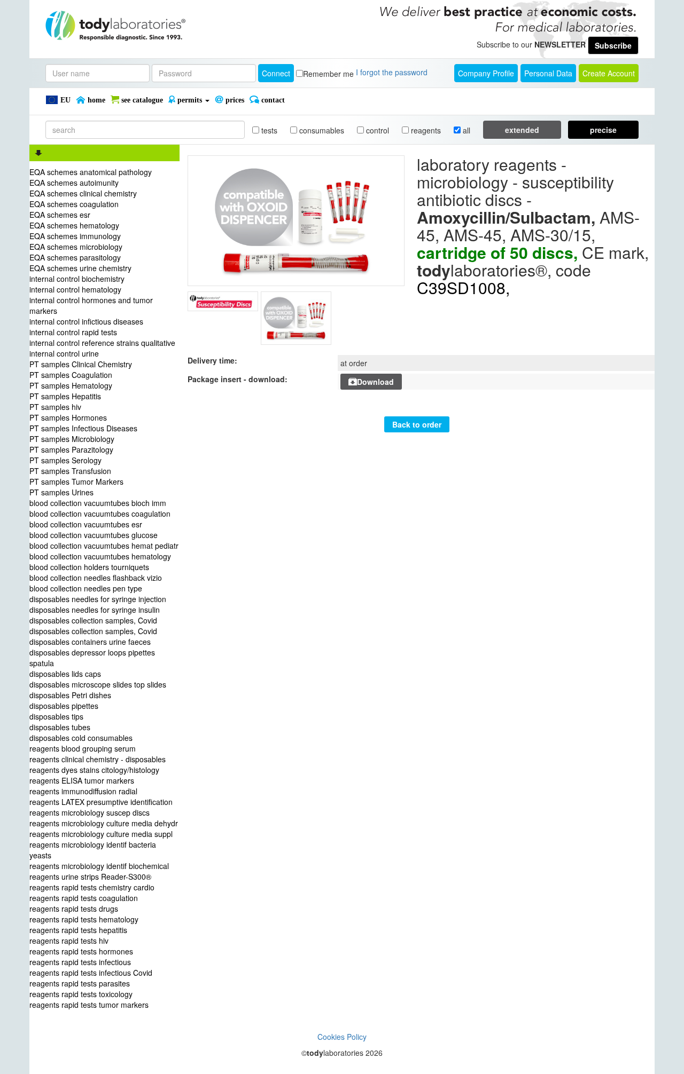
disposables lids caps (65, 673)
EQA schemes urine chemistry (80, 268)
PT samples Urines (61, 492)
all (465, 130)
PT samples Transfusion (70, 470)
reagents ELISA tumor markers (81, 780)
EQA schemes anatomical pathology (90, 172)
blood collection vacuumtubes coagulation (99, 513)
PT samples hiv (55, 406)
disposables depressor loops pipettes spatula (92, 657)
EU (64, 100)
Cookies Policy (342, 1036)
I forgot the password (392, 72)
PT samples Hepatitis (65, 396)
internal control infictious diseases (86, 321)
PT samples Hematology (70, 385)
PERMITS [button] (189, 100)
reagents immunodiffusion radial (83, 791)
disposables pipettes (63, 705)
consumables (320, 130)
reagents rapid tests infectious (80, 962)
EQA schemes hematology (74, 225)
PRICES (233, 100)
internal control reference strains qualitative (102, 342)
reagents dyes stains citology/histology (94, 769)
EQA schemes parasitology (75, 257)
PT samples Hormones (68, 417)
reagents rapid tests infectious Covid (90, 972)
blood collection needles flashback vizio (95, 577)
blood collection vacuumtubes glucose (93, 535)
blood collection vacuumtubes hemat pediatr (103, 545)
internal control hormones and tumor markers (91, 305)
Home (95, 100)
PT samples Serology (65, 460)
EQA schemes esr (59, 214)
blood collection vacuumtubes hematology (100, 556)
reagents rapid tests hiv (68, 940)
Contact (272, 100)
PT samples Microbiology (71, 438)
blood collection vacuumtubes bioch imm (97, 502)
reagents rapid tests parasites (79, 983)
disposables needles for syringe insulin (94, 609)
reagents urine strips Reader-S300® (90, 876)
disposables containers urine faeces (90, 641)
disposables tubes (59, 727)
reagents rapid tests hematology (83, 919)
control (376, 130)
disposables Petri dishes (70, 695)
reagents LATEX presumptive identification (101, 801)
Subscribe (613, 45)
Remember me (328, 73)
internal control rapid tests (73, 332)
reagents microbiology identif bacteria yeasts (92, 849)
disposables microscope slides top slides (97, 684)
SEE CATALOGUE (141, 100)
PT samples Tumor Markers (76, 481)
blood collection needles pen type (85, 588)
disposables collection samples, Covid (93, 620)
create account (608, 73)
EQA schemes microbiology (75, 246)
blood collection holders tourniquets (89, 567)
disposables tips (56, 716)
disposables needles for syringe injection (97, 599)
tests (268, 130)
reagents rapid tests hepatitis (78, 930)
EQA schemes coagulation (74, 204)
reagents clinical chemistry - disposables (97, 759)
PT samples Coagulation (70, 374)
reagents (425, 130)
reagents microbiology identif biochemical (99, 865)
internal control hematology (75, 289)
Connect (276, 73)
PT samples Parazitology (71, 449)
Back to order (416, 424)
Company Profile (486, 73)
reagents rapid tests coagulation (83, 898)
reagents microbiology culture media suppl (101, 833)
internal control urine (64, 353)
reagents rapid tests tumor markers (89, 1004)
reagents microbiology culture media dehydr (103, 823)
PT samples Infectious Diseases (83, 428)
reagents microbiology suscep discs (89, 812)
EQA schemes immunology (75, 236)
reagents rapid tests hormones (81, 951)
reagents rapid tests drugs (73, 908)
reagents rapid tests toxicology (81, 994)
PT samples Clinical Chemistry (80, 364)
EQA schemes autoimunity (74, 182)
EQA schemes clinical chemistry (83, 193)
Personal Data (548, 73)
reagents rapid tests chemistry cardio (91, 887)
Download (375, 381)
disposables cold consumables (81, 737)
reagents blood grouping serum (82, 748)
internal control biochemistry (77, 278)
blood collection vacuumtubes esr (85, 524)
